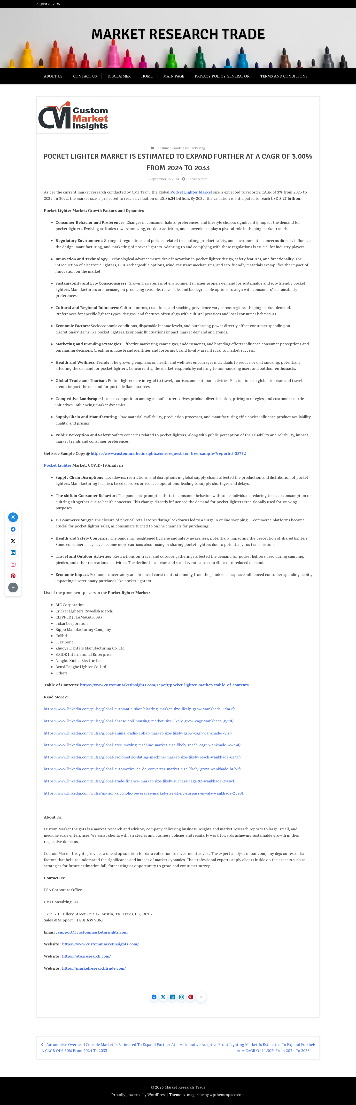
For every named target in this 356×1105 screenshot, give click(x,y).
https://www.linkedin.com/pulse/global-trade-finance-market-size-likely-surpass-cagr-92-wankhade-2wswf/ (140, 781)
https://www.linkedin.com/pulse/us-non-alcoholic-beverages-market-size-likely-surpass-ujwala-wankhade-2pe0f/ (144, 793)
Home (147, 76)
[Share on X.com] (163, 997)
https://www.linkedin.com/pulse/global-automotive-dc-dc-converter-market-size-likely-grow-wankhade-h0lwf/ (142, 769)
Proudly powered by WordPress (138, 1094)
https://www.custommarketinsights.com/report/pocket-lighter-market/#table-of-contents (164, 685)
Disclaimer (119, 76)
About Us (53, 76)
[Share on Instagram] (182, 997)
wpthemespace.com (227, 1094)
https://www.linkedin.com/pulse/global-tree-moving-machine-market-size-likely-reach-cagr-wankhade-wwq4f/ (142, 745)
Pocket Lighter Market (191, 192)
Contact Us (85, 76)
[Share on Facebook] (154, 997)
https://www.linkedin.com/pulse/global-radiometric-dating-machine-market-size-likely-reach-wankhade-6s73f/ (142, 757)
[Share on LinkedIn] (172, 997)
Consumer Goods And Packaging (180, 148)
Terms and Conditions (284, 76)
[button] (201, 997)
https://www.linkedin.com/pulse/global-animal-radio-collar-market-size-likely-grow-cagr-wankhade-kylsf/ (138, 733)
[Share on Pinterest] (191, 997)
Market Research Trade (178, 34)
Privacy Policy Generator (222, 76)
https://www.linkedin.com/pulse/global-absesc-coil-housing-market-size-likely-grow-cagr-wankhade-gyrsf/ (139, 721)
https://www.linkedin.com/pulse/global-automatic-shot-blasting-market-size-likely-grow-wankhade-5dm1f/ (139, 708)
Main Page (173, 76)
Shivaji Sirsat (197, 179)
